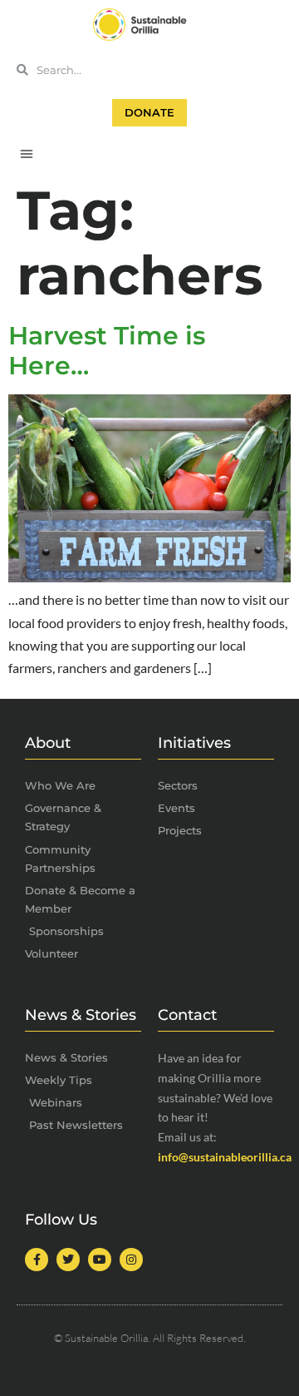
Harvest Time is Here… (106, 350)
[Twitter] (68, 1259)
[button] (27, 153)
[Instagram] (131, 1259)
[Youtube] (99, 1259)
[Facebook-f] (36, 1259)
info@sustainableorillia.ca (225, 1157)
